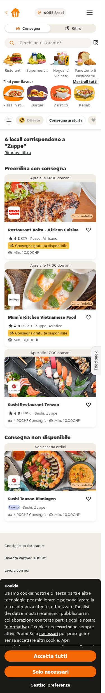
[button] (12, 12)
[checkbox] (14, 96)
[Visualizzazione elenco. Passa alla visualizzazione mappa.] (95, 43)
